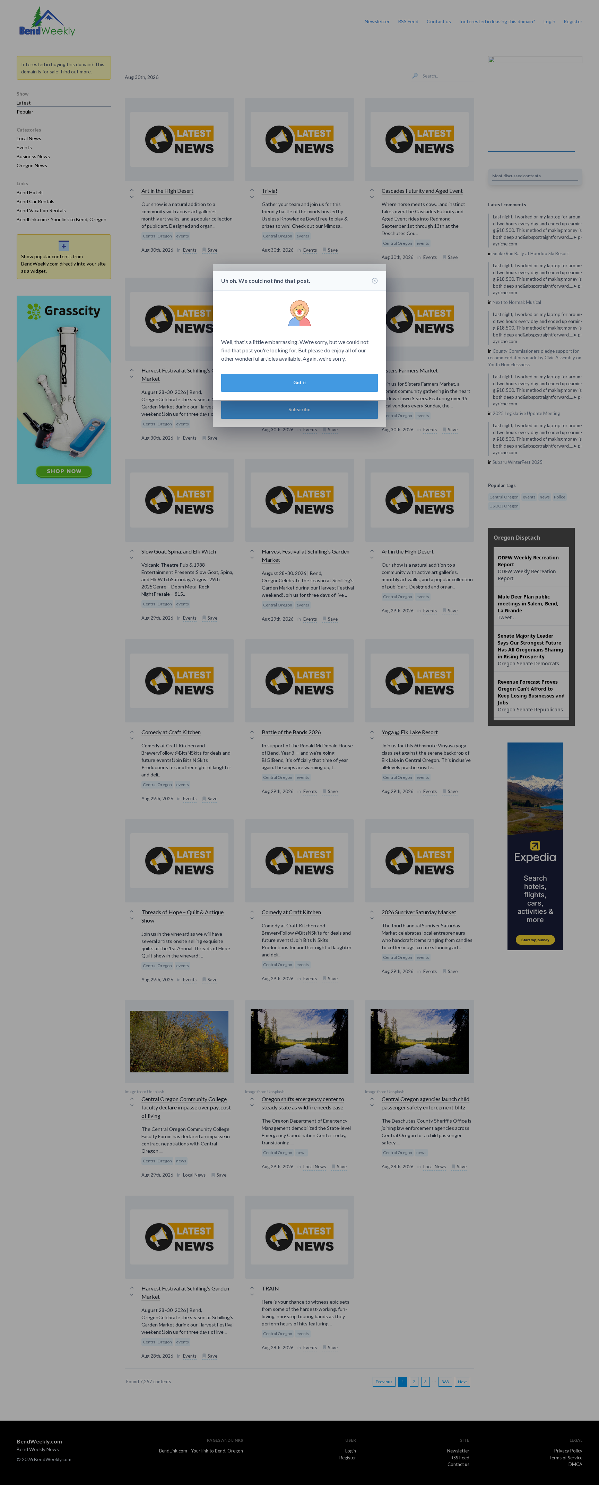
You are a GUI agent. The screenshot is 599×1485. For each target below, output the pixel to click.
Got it (299, 382)
